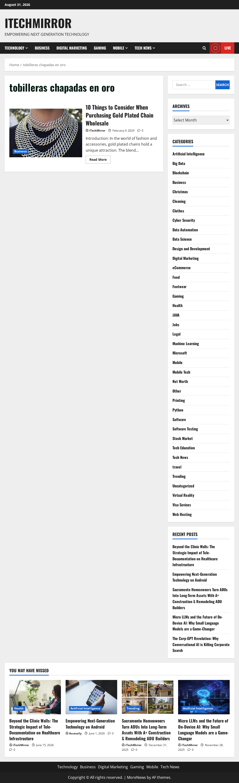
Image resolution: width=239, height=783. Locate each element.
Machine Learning (185, 343)
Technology (14, 48)
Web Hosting (182, 514)
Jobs (175, 324)
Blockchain (180, 172)
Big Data (178, 163)
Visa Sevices (181, 505)
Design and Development (191, 248)
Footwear (179, 286)
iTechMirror (97, 130)
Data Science (182, 239)
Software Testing (185, 429)
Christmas (180, 191)
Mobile (118, 48)
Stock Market (182, 438)
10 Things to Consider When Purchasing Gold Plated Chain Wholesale (45, 133)
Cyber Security (183, 220)
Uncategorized (183, 486)
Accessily (75, 733)
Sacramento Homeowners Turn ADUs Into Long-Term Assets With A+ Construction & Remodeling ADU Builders (200, 598)
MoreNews (136, 777)
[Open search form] (204, 48)
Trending (179, 476)
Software (179, 419)
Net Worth (180, 381)
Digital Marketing (71, 48)
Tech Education (183, 447)
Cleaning (179, 201)
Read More (99, 160)
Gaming (100, 48)
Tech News (143, 48)
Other (176, 391)
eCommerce (181, 267)
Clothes (178, 211)
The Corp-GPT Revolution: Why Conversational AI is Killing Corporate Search (201, 644)
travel (176, 467)
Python (177, 410)
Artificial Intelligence (188, 154)
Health (177, 305)
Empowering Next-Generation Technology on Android (194, 577)
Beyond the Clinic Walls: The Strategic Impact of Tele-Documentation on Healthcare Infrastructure (195, 555)
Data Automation (185, 229)
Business (42, 48)
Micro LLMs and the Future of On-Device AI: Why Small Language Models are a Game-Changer (197, 623)
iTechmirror (38, 22)
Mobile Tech (181, 372)
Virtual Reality (183, 495)
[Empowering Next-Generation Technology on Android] (91, 697)
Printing (178, 400)
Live (228, 47)
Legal (176, 334)
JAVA (175, 315)
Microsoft (179, 353)
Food (176, 277)
